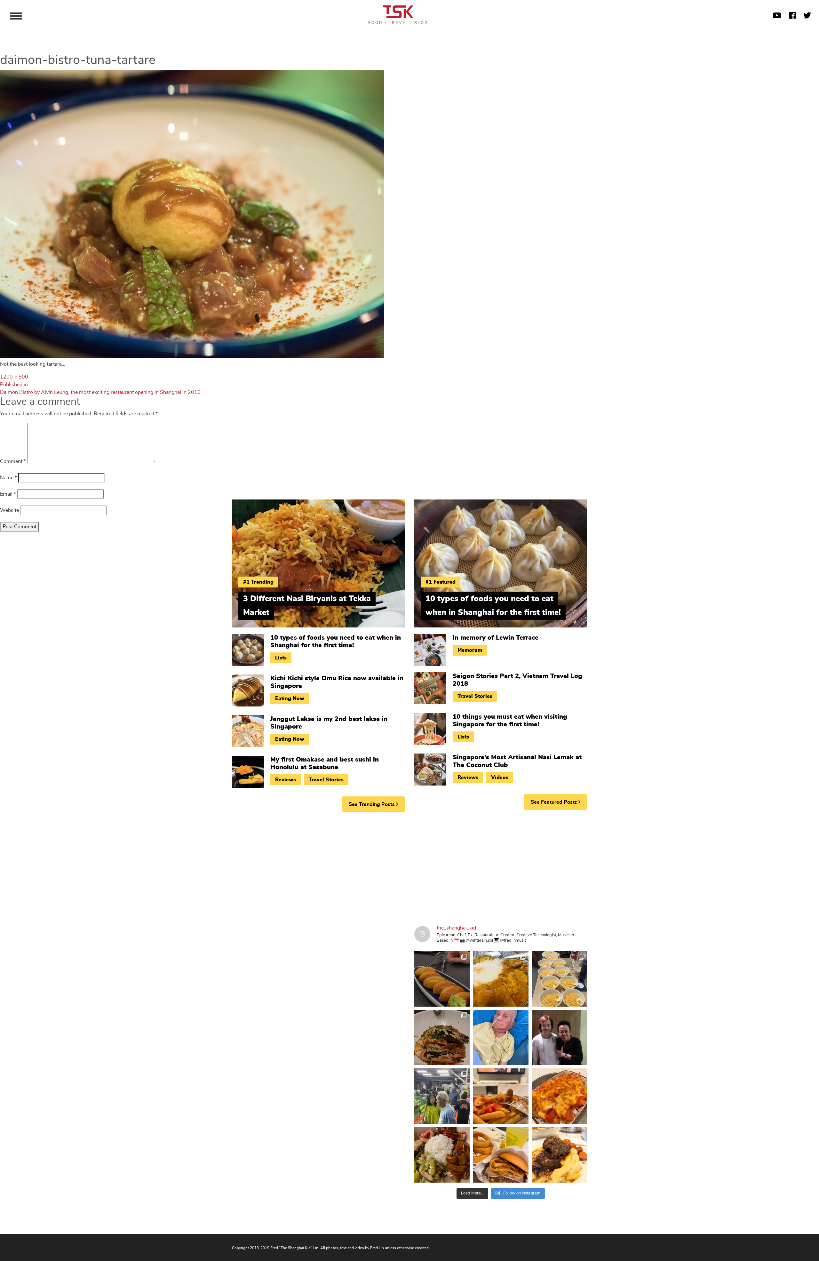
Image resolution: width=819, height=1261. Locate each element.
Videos (499, 777)
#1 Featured (440, 582)
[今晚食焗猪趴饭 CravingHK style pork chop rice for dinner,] (559, 1096)
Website (9, 510)
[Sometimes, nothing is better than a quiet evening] (500, 1096)
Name (8, 477)
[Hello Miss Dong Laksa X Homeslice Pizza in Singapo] (559, 979)
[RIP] (559, 1037)
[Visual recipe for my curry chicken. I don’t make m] (500, 979)
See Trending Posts (372, 804)
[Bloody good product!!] (500, 1155)
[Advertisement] (409, 866)
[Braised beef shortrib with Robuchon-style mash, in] (559, 1155)
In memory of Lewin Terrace (495, 637)
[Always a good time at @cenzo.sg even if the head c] (442, 1037)
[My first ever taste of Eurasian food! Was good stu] (442, 979)
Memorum (469, 650)
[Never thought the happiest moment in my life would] (500, 1037)
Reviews (285, 779)
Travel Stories (326, 779)
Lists (281, 657)
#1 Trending (258, 582)
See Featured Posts (554, 802)
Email (8, 494)
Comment (13, 461)
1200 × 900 (14, 376)
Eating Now (289, 698)
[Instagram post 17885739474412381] (442, 1096)
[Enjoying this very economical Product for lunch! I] (442, 1155)
